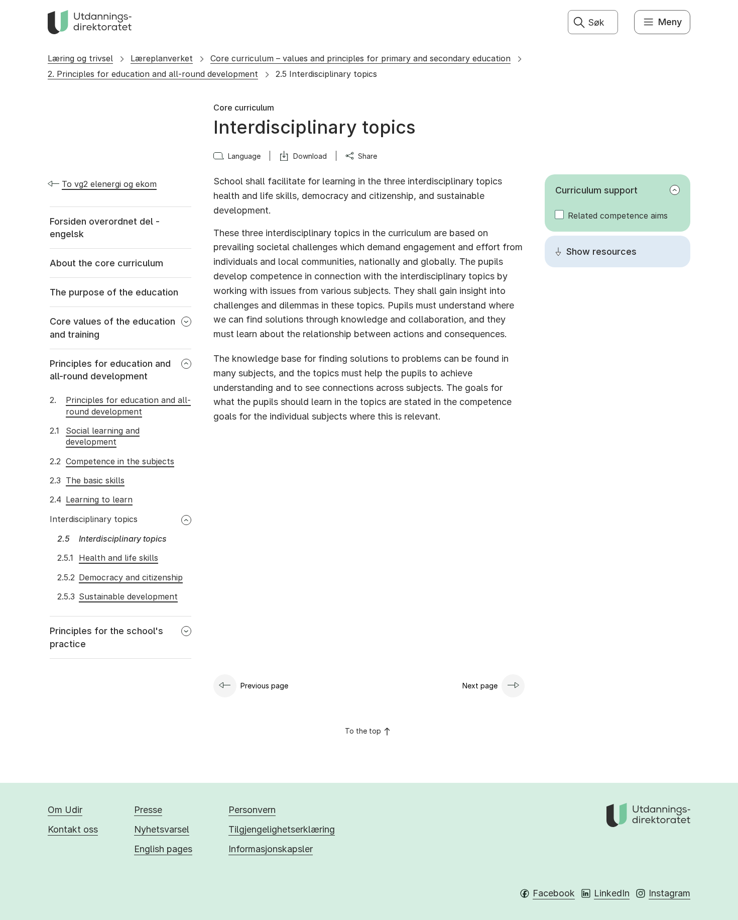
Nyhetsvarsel (161, 829)
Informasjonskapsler (270, 849)
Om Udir (65, 809)
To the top (363, 731)
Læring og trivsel (80, 58)
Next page (480, 685)
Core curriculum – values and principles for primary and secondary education (360, 58)
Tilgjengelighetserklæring (281, 829)
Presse (148, 809)
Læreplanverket (162, 58)
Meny (670, 22)
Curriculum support (596, 190)
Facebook (554, 893)
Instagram (669, 893)
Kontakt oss (73, 829)
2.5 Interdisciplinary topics (326, 74)
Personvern (252, 809)
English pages (163, 849)
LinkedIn (612, 893)
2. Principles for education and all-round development (153, 74)
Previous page (264, 685)
